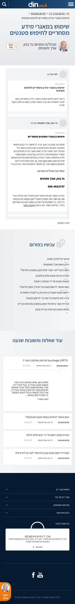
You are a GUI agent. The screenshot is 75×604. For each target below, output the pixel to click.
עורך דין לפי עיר (62, 497)
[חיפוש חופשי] (4, 4)
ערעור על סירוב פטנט (58, 259)
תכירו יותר (39, 547)
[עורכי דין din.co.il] (37, 4)
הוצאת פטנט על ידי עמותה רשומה (51, 281)
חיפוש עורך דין (62, 489)
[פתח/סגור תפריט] (71, 4)
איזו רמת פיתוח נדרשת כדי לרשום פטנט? (47, 298)
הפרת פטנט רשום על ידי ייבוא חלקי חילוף (47, 435)
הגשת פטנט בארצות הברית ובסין (52, 309)
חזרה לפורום (63, 223)
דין (67, 13)
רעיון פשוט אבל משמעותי (56, 264)
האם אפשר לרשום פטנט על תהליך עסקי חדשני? (44, 287)
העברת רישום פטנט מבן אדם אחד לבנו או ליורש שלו (42, 453)
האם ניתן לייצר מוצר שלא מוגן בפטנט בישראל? (44, 270)
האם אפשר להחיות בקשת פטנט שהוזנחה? (47, 417)
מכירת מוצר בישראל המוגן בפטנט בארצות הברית (43, 304)
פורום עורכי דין (57, 13)
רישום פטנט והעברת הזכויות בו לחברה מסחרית (44, 292)
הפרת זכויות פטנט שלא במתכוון (52, 276)
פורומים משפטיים (61, 505)
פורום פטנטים (38, 13)
